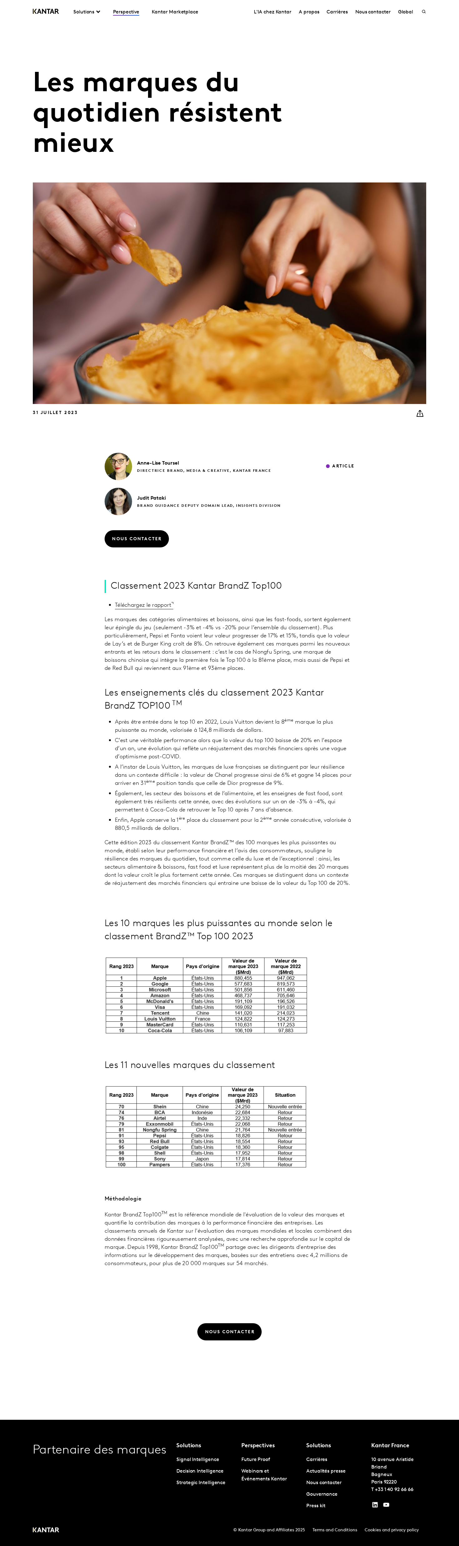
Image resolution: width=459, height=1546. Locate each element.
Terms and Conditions (335, 1530)
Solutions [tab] (83, 12)
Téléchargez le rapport (143, 605)
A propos (309, 12)
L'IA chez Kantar (272, 12)
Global (405, 12)
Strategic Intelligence (200, 1482)
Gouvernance (322, 1494)
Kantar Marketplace (175, 12)
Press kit (315, 1506)
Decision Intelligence (200, 1471)
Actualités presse (326, 1471)
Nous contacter (373, 12)
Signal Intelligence (197, 1459)
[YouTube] (375, 1506)
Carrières (337, 12)
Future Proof (255, 1459)
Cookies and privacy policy (392, 1530)
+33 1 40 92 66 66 (394, 1489)
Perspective (126, 12)
